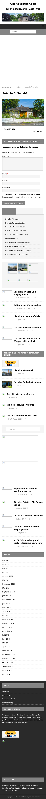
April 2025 (6, 564)
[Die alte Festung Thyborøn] (12, 274)
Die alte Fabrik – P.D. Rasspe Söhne (28, 503)
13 (29, 319)
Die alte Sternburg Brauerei (28, 515)
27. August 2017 (21, 532)
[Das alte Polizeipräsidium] (22, 267)
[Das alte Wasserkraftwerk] (33, 267)
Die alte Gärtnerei (12, 219)
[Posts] (9, 211)
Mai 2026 (6, 560)
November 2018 (8, 600)
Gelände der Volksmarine (27, 305)
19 (34, 308)
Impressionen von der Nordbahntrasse (25, 490)
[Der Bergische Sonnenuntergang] (33, 282)
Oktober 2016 (7, 627)
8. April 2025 (20, 385)
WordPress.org (7, 702)
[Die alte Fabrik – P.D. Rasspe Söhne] (7, 504)
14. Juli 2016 (20, 319)
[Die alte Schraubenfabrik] (7, 318)
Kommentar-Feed (8, 699)
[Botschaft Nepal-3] (23, 124)
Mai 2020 (6, 588)
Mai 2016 (6, 643)
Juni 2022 (6, 572)
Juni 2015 (6, 674)
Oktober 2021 (7, 576)
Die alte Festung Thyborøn (15, 231)
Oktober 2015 (7, 662)
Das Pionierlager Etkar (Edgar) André (25, 293)
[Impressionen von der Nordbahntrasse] (7, 490)
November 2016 (8, 623)
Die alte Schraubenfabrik (27, 316)
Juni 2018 (6, 603)
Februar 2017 (7, 619)
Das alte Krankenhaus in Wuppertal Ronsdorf (27, 340)
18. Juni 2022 (13, 408)
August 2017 (7, 611)
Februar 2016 (7, 651)
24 (35, 298)
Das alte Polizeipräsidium (15, 223)
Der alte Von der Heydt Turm (16, 235)
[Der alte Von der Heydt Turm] (22, 274)
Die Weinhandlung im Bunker (17, 254)
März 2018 (6, 607)
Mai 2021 (6, 580)
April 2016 (6, 647)
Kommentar (7, 156)
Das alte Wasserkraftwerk (15, 227)
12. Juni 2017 (20, 519)
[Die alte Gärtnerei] (12, 267)
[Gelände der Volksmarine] (7, 307)
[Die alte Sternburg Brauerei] (7, 517)
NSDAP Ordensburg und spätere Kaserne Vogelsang (28, 541)
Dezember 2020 (8, 584)
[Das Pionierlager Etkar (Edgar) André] (7, 293)
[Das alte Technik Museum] (7, 329)
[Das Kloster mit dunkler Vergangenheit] (7, 528)
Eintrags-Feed (7, 695)
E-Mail (4, 181)
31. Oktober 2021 (15, 419)
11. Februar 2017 (22, 546)
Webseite (6, 187)
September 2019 (8, 592)
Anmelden (6, 691)
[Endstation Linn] (33, 274)
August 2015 (7, 670)
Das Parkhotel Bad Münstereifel (17, 242)
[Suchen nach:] (23, 32)
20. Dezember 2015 (23, 298)
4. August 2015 (21, 494)
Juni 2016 (6, 639)
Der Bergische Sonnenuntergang (18, 250)
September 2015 (8, 666)
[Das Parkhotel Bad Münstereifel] (12, 282)
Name (4, 174)
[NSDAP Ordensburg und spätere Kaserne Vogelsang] (7, 542)
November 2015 (8, 658)
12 (30, 344)
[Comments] (36, 211)
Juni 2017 (6, 615)
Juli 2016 (5, 635)
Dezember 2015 (8, 654)
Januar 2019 (7, 596)
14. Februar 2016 (22, 331)
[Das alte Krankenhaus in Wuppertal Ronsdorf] (7, 340)
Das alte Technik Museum (27, 327)
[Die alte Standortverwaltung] (22, 282)
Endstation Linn (11, 239)
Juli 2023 (5, 568)
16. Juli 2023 (13, 397)
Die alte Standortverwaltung (16, 246)
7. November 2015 (22, 308)
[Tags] (22, 211)
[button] (42, 26)
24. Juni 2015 (20, 344)
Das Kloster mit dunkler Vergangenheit (26, 528)
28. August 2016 (21, 508)
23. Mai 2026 (20, 373)
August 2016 (7, 631)
